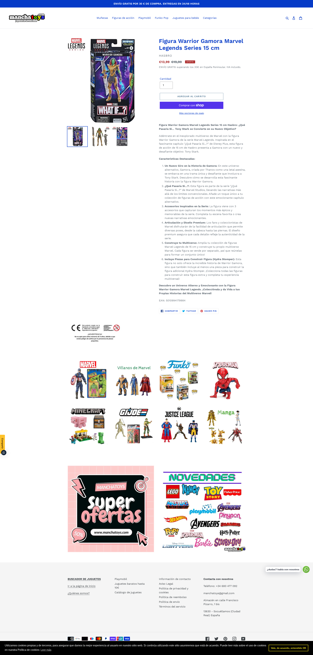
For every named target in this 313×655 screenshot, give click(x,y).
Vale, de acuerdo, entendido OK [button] (288, 648)
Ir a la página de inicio (82, 586)
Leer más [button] (46, 649)
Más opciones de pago (191, 113)
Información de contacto (175, 579)
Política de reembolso (173, 597)
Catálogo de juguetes (128, 592)
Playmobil (121, 579)
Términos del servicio (172, 606)
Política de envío (169, 601)
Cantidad (165, 78)
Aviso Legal (166, 583)
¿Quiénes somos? (79, 593)
